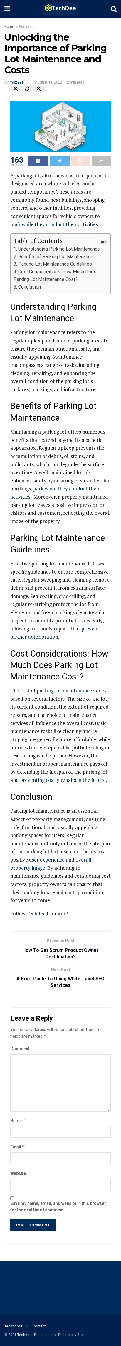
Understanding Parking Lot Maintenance (59, 249)
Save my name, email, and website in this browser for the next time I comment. (58, 1206)
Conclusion (29, 287)
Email (17, 1147)
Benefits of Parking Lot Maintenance (55, 256)
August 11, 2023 (48, 82)
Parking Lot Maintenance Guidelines (55, 264)
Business (26, 27)
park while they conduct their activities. (54, 224)
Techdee (36, 913)
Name (18, 1120)
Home (9, 27)
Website (18, 1173)
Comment (20, 1048)
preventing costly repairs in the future (63, 780)
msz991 (16, 82)
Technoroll (13, 1326)
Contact (39, 1326)
